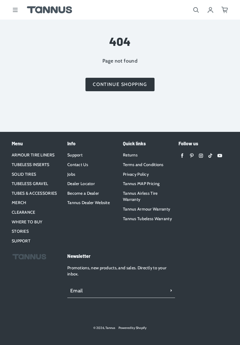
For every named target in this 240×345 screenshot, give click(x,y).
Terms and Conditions (143, 164)
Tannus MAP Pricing (141, 183)
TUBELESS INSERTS (30, 164)
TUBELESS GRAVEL (30, 183)
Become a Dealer (83, 193)
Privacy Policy (136, 174)
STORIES (20, 231)
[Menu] (15, 9)
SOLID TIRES (24, 174)
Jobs (71, 174)
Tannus (110, 328)
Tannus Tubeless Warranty (147, 218)
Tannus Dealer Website (88, 202)
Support (75, 155)
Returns (130, 155)
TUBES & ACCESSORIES (34, 193)
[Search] (196, 9)
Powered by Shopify (133, 328)
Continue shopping (120, 84)
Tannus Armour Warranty (146, 209)
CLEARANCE (23, 212)
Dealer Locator (81, 183)
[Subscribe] (171, 290)
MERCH (19, 202)
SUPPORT (21, 241)
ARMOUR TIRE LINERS (33, 155)
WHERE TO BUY (27, 222)
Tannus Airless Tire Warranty (140, 196)
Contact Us (77, 164)
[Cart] (224, 9)
